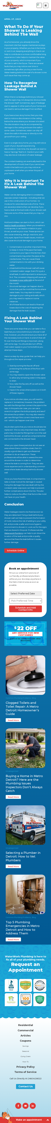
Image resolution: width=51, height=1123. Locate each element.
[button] (25, 1079)
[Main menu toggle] (45, 5)
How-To (25, 1062)
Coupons (25, 1040)
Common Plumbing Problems (18, 698)
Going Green (26, 1056)
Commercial (25, 1030)
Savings (25, 1046)
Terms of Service (25, 1072)
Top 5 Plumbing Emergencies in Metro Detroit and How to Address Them (23, 927)
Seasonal (25, 1051)
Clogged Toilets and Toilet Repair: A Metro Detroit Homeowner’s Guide (22, 708)
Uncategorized (12, 771)
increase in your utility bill (20, 280)
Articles (26, 1035)
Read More (13, 720)
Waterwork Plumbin (13, 533)
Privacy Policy (25, 1066)
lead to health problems (15, 225)
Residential (25, 1025)
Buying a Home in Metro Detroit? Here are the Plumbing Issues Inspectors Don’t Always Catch (24, 783)
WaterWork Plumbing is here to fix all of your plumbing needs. (25, 963)
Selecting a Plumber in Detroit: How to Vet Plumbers (23, 856)
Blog (34, 698)
